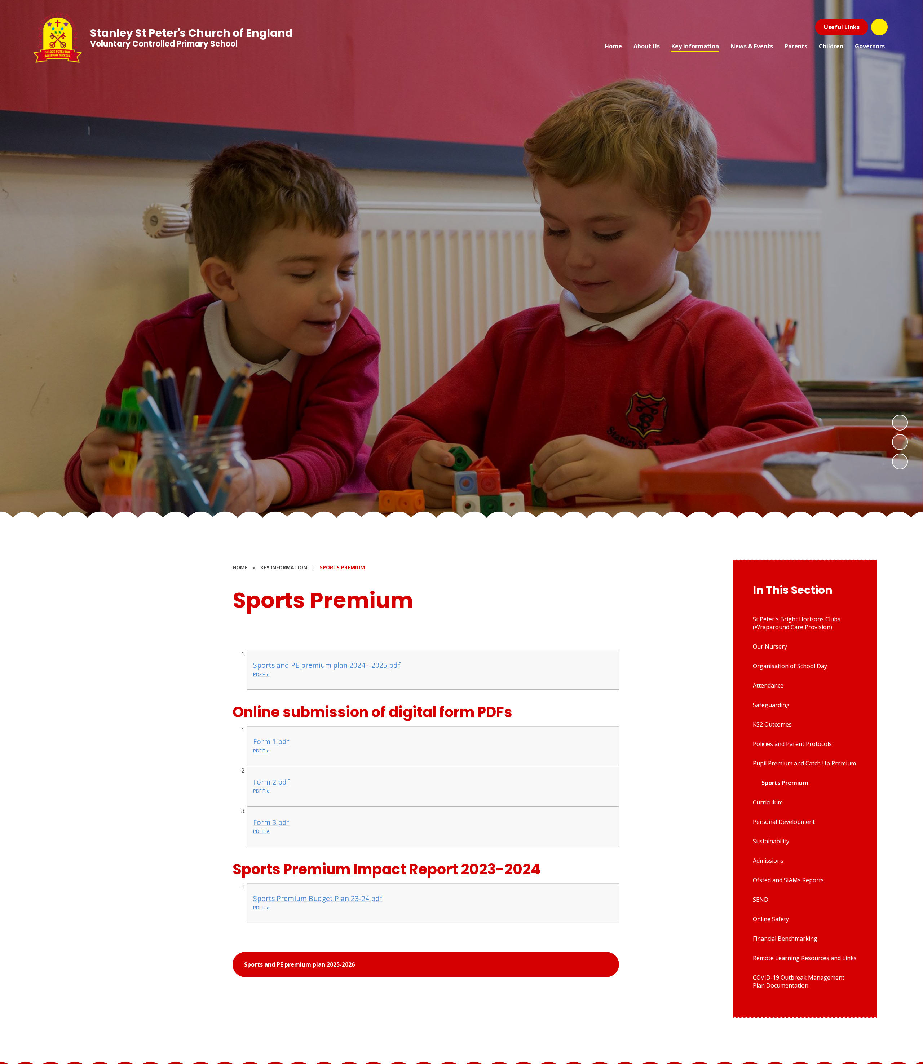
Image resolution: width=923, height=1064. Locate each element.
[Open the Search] (879, 27)
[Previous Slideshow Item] (900, 442)
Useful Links (842, 27)
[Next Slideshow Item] (900, 423)
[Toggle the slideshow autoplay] (900, 461)
